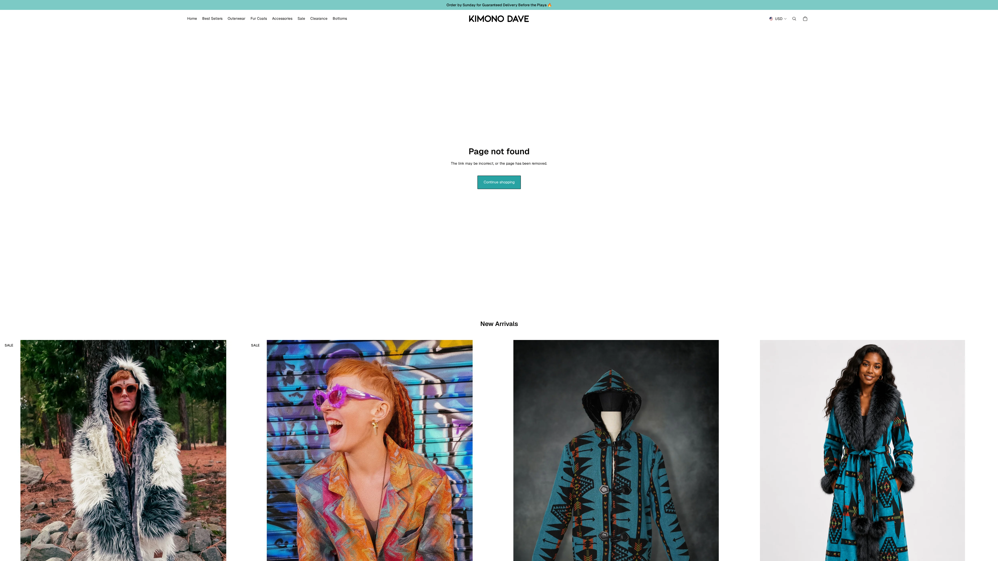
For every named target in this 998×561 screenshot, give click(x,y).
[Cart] (805, 18)
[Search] (794, 18)
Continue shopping (499, 182)
